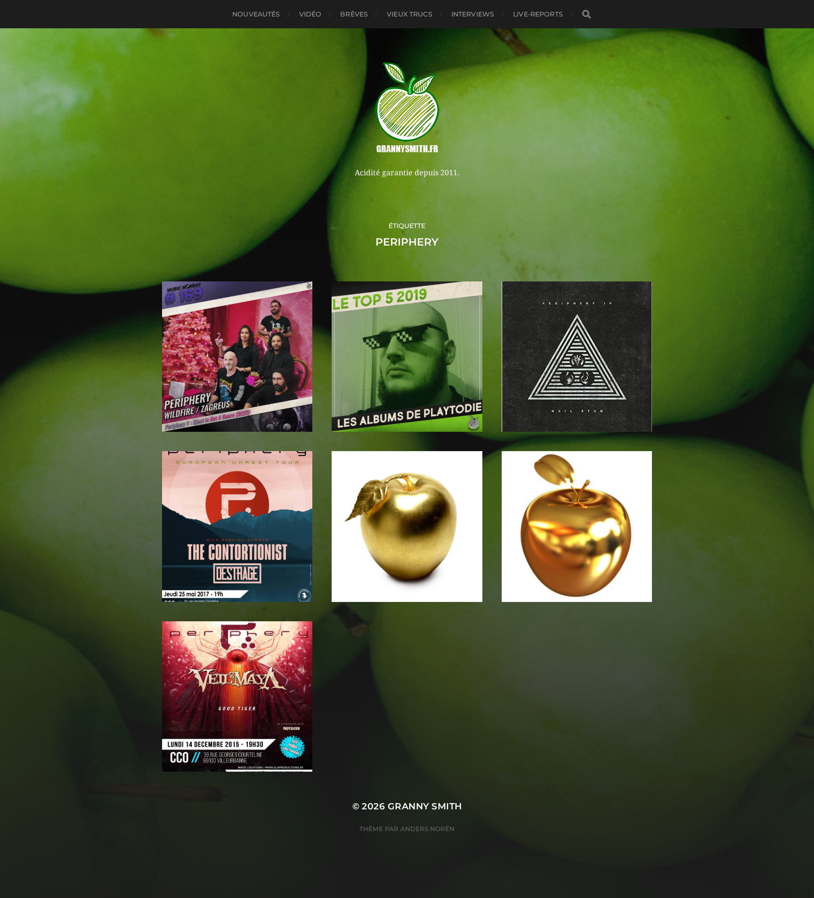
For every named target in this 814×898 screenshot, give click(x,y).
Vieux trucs (409, 14)
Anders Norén (427, 828)
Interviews (472, 14)
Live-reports (538, 14)
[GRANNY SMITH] (407, 108)
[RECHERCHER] (586, 14)
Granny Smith (425, 806)
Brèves (354, 14)
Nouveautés (256, 14)
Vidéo (310, 14)
